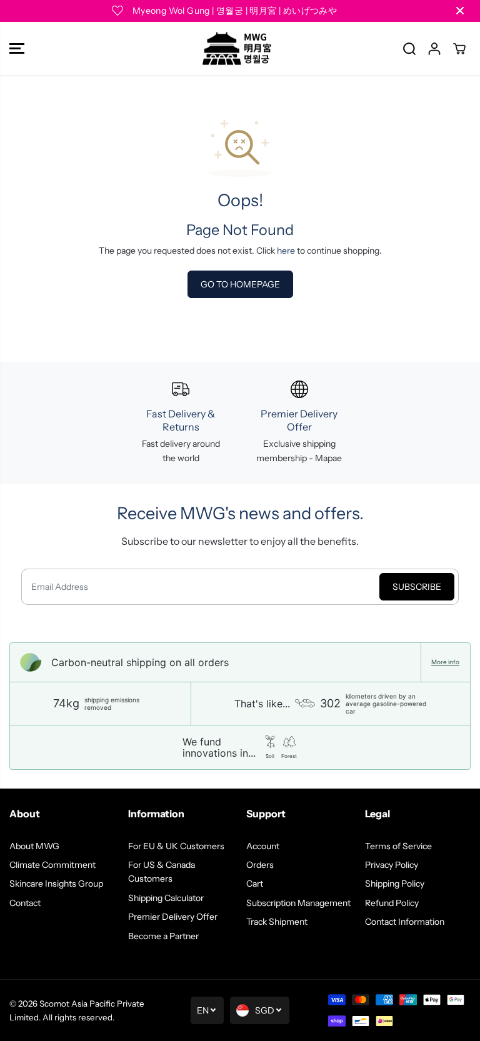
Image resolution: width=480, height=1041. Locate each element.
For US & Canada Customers (161, 871)
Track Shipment (277, 921)
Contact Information (404, 921)
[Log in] (434, 48)
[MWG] (236, 48)
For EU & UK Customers (176, 846)
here (286, 250)
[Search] (409, 48)
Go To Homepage (240, 284)
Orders (260, 864)
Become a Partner (163, 936)
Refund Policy (392, 903)
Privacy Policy (391, 864)
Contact (25, 903)
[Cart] (459, 48)
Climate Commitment (52, 864)
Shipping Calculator (166, 898)
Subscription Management (298, 903)
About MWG (34, 846)
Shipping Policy (394, 883)
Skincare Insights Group (56, 883)
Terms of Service (398, 846)
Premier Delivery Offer (173, 916)
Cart (254, 883)
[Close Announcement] (460, 10)
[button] (16, 49)
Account (262, 846)
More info (445, 662)
